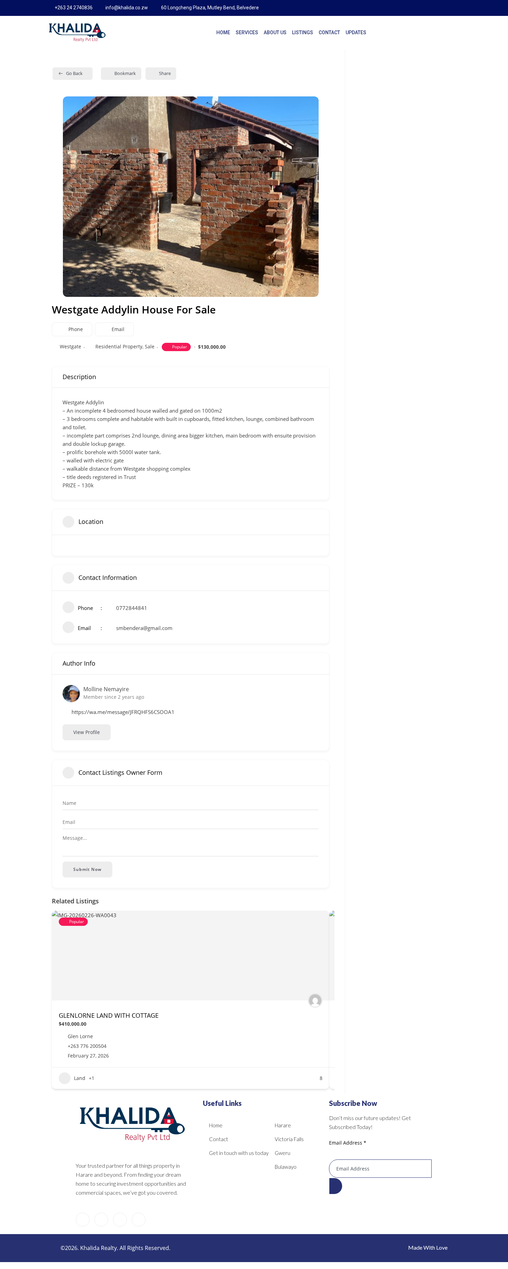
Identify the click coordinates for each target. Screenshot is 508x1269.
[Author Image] (315, 1000)
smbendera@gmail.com (144, 627)
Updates (356, 32)
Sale (149, 346)
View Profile (86, 732)
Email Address (347, 1142)
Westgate (70, 346)
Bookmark (125, 73)
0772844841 (131, 607)
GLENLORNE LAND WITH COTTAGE (109, 1015)
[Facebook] (413, 8)
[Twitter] (428, 8)
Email (118, 329)
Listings (302, 32)
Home (223, 32)
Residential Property (118, 346)
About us (275, 32)
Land (79, 1078)
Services (247, 32)
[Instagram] (457, 8)
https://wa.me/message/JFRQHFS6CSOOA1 (123, 711)
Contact (329, 32)
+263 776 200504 (87, 1046)
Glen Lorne (80, 1036)
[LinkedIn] (442, 8)
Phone (75, 329)
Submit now (87, 869)
